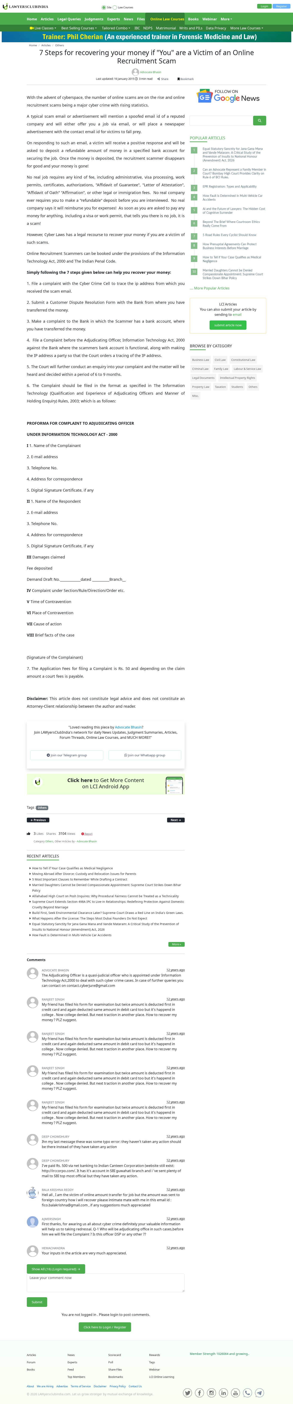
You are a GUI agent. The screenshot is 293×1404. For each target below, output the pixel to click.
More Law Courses (245, 28)
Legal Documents (203, 378)
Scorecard (114, 1355)
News (128, 19)
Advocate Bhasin (150, 72)
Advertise (62, 1386)
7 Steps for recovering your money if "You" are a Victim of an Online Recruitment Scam (146, 56)
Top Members (76, 1377)
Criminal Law (200, 369)
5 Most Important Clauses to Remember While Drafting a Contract (79, 879)
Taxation (220, 387)
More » (176, 944)
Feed (71, 1369)
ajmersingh (51, 1219)
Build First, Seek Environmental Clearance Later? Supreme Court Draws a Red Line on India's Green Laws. (108, 913)
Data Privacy (216, 28)
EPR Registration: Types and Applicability (230, 186)
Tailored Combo (115, 28)
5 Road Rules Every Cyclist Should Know (229, 235)
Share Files (115, 1369)
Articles (47, 19)
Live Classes (44, 28)
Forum (31, 1362)
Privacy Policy (118, 1386)
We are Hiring (45, 1386)
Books (193, 19)
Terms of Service (81, 1386)
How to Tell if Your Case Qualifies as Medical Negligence (72, 868)
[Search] (259, 120)
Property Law (200, 387)
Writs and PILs (190, 28)
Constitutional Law (243, 360)
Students (237, 387)
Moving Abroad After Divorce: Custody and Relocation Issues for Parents (84, 874)
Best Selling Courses (77, 28)
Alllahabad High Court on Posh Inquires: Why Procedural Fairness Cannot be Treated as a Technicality (105, 896)
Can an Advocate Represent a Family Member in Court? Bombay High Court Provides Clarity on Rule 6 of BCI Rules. (234, 173)
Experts (113, 19)
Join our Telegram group (68, 755)
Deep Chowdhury (55, 1137)
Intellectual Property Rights (237, 378)
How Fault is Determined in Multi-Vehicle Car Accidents (72, 935)
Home (32, 19)
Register (281, 6)
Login (264, 6)
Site (109, 7)
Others (42, 808)
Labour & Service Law (247, 369)
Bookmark (187, 79)
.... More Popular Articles (210, 288)
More (225, 19)
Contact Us (135, 1386)
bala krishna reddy (58, 1190)
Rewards (154, 1355)
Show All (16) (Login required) (56, 1269)
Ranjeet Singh (53, 999)
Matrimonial (166, 28)
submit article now (228, 325)
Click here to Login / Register (105, 1327)
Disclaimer (100, 1386)
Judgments (94, 19)
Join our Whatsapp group (146, 755)
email (237, 314)
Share (164, 79)
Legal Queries (69, 19)
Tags (152, 1362)
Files (141, 19)
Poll (110, 1362)
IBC (137, 28)
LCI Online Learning (161, 1377)
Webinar (209, 19)
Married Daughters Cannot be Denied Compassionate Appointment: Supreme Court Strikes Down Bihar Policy (233, 274)
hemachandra (53, 1248)
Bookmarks (115, 1377)
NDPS (148, 28)
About (30, 1386)
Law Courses (125, 7)
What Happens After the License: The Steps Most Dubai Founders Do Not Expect (89, 918)
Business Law (200, 360)
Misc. (195, 396)
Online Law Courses (167, 19)
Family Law (221, 369)
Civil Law (220, 360)
